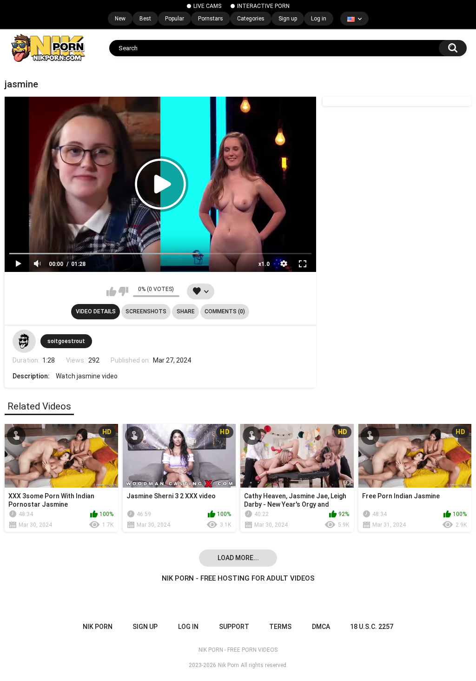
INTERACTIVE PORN (263, 6)
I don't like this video (123, 291)
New (120, 18)
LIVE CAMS (207, 6)
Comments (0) (225, 311)
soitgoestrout (66, 341)
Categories (250, 18)
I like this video (111, 291)
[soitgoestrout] (24, 341)
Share (186, 311)
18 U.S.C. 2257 (371, 626)
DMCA (321, 626)
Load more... (238, 558)
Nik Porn (228, 665)
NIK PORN (97, 626)
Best (145, 18)
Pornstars (210, 18)
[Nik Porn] (47, 48)
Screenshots (146, 311)
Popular (174, 18)
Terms (280, 626)
